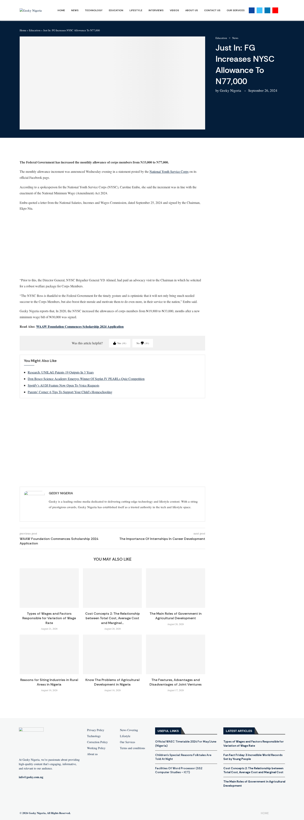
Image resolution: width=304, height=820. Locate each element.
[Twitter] (259, 10)
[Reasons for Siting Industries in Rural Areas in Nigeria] (49, 654)
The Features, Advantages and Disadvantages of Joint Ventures (176, 682)
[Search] (282, 10)
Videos (174, 10)
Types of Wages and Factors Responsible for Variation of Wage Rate (49, 618)
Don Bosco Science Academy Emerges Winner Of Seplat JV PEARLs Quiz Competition (86, 378)
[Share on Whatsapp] (58, 150)
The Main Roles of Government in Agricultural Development (176, 615)
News (75, 10)
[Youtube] (275, 10)
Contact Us (212, 10)
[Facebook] (252, 10)
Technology (94, 10)
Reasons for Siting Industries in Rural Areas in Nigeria (49, 682)
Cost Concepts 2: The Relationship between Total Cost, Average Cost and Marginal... (112, 618)
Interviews (156, 10)
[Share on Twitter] (48, 150)
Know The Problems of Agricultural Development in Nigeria (112, 682)
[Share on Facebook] (38, 150)
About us (92, 754)
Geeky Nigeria (230, 90)
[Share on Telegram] (68, 150)
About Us (191, 10)
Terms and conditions (132, 748)
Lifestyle (135, 10)
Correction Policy (97, 742)
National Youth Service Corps (169, 171)
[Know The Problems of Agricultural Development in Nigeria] (112, 654)
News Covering (129, 730)
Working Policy (96, 748)
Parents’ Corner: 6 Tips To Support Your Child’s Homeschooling (70, 392)
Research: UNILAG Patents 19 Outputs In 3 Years (61, 372)
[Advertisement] (112, 244)
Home (61, 10)
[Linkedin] (267, 10)
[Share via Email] (78, 150)
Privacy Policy (95, 730)
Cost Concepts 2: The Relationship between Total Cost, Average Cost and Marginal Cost (253, 770)
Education (116, 10)
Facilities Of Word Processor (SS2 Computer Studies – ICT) (178, 770)
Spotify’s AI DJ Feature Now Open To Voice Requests (63, 385)
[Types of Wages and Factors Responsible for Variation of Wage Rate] (49, 588)
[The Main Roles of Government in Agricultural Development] (175, 588)
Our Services (236, 10)
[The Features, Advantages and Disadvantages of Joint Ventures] (175, 654)
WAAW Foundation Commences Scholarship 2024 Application (80, 326)
